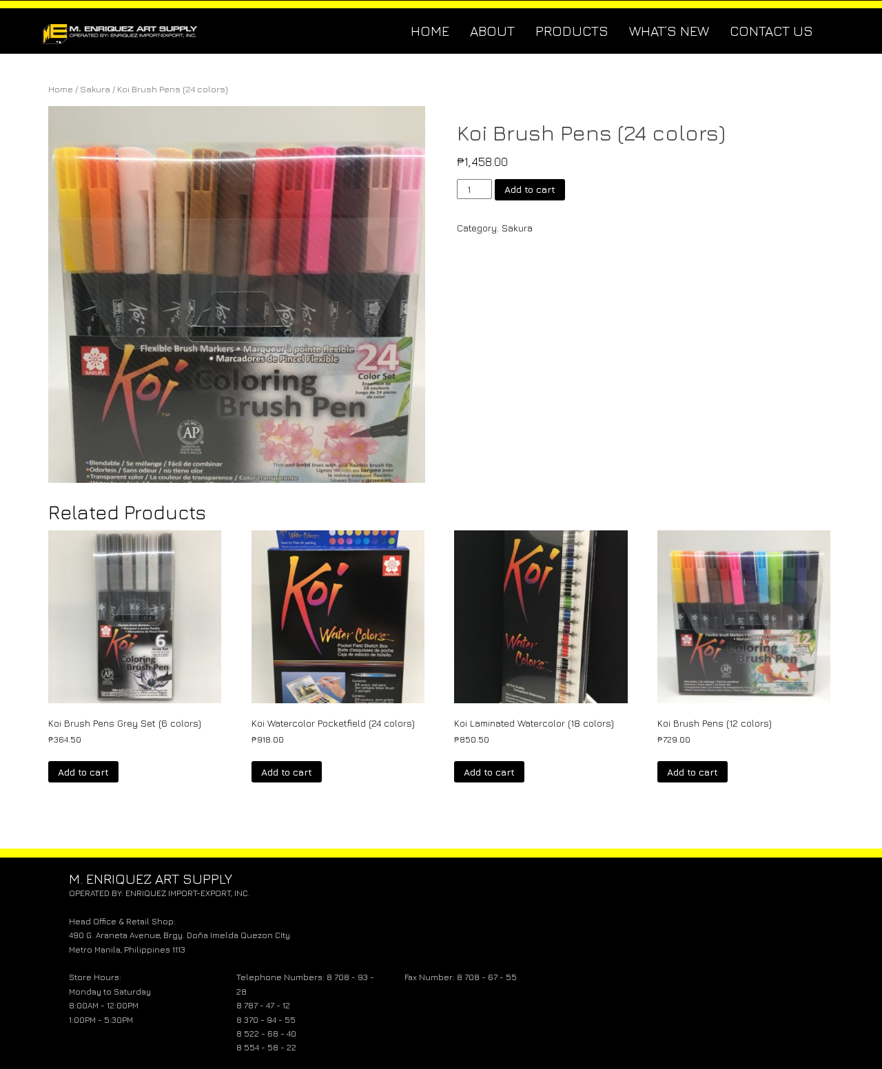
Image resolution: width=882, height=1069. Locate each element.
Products (571, 31)
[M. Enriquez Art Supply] (121, 31)
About (492, 31)
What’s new (669, 31)
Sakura (95, 89)
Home (430, 31)
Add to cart (529, 189)
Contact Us (771, 31)
